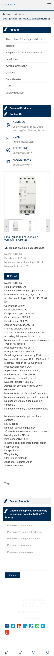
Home (9, 14)
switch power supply (16, 66)
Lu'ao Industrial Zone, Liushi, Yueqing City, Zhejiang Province (30, 128)
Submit (12, 575)
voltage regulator (15, 92)
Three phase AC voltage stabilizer (24, 39)
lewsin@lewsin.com (23, 141)
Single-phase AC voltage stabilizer (24, 52)
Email (13, 276)
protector (10, 45)
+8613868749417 (22, 153)
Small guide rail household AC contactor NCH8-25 (26, 18)
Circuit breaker (13, 79)
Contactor (20, 14)
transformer (12, 59)
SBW (8, 86)
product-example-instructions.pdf (26, 247)
